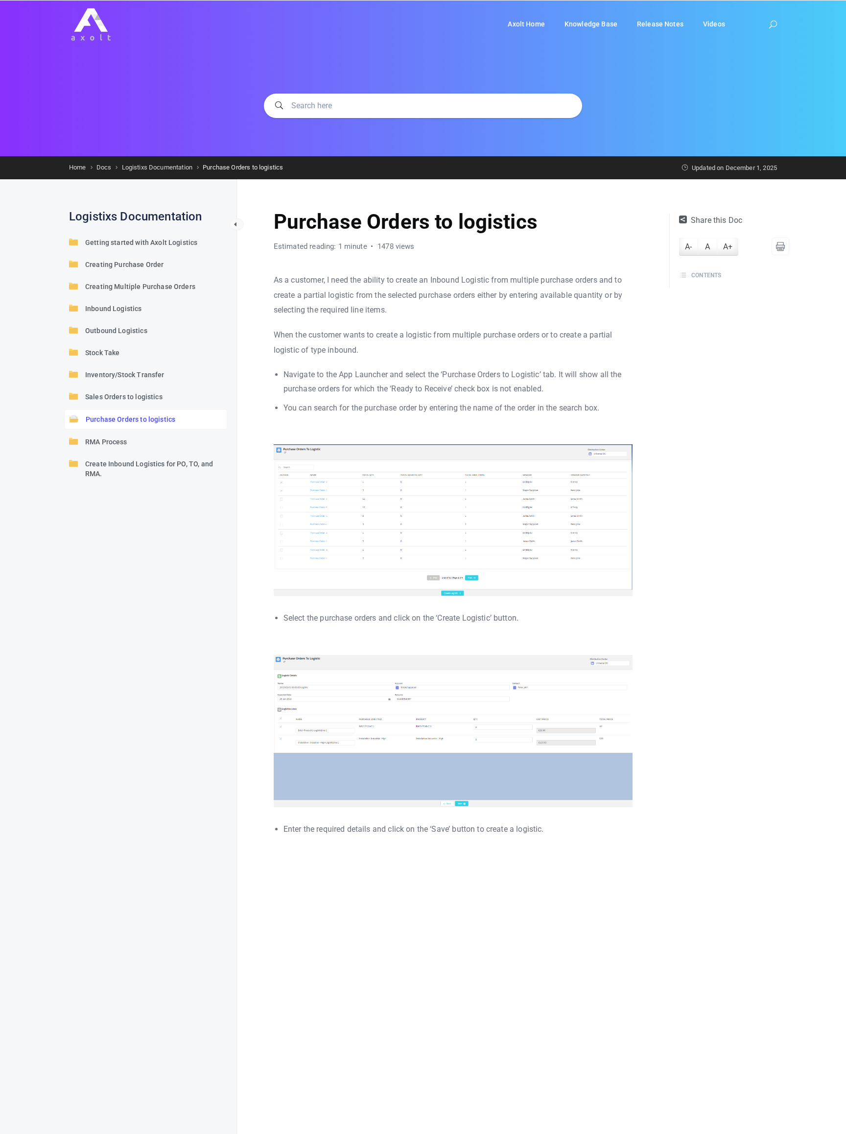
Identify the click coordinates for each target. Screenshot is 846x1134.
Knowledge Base (590, 24)
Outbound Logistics (116, 331)
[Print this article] (780, 246)
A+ (727, 246)
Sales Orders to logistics (124, 397)
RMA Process (106, 442)
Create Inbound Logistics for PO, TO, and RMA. (149, 469)
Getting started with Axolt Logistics (141, 242)
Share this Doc (716, 220)
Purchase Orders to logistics (130, 419)
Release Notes (660, 24)
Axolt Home (526, 24)
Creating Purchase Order (124, 264)
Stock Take (102, 353)
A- (688, 246)
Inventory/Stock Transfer (124, 375)
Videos (714, 24)
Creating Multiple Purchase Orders (140, 286)
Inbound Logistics (113, 309)
